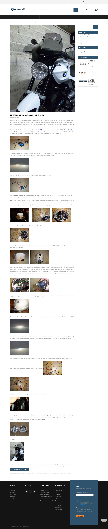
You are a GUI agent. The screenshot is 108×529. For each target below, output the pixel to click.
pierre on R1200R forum (50, 466)
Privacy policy (58, 496)
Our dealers (54, 16)
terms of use (82, 504)
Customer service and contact (46, 500)
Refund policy (58, 505)
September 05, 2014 (14, 117)
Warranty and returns (44, 494)
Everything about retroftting (46, 496)
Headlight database (72, 16)
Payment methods (44, 490)
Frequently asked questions (45, 498)
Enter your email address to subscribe (83, 492)
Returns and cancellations (45, 503)
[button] (86, 1)
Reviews (57, 500)
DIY (37, 16)
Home (13, 16)
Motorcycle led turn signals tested (92, 71)
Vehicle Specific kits (84, 36)
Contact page (13, 498)
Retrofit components (84, 39)
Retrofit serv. (44, 16)
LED (81, 43)
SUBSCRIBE (80, 516)
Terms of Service (58, 503)
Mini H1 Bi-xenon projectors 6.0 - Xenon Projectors (48, 129)
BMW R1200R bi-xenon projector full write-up (27, 115)
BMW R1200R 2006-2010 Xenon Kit (19, 469)
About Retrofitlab (58, 490)
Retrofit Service (58, 498)
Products (19, 16)
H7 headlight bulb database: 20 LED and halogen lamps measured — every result (92, 62)
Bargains (27, 16)
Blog (15, 22)
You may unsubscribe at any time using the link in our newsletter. (84, 512)
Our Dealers (57, 494)
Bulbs (81, 41)
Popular (62, 16)
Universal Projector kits (85, 34)
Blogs (56, 492)
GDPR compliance (58, 507)
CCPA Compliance (58, 509)
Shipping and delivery (44, 492)
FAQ (33, 16)
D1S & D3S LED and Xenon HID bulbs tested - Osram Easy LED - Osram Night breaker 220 (92, 80)
